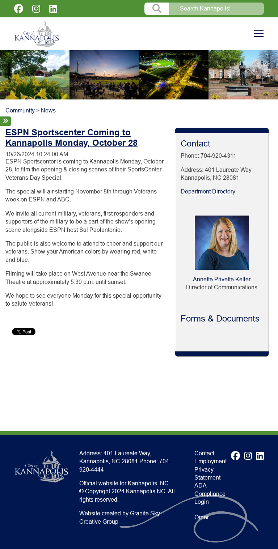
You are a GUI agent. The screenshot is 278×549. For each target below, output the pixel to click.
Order (201, 517)
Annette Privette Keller (221, 279)
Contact (204, 453)
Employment (210, 461)
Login (201, 502)
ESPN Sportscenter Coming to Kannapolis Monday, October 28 (71, 137)
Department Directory (208, 191)
